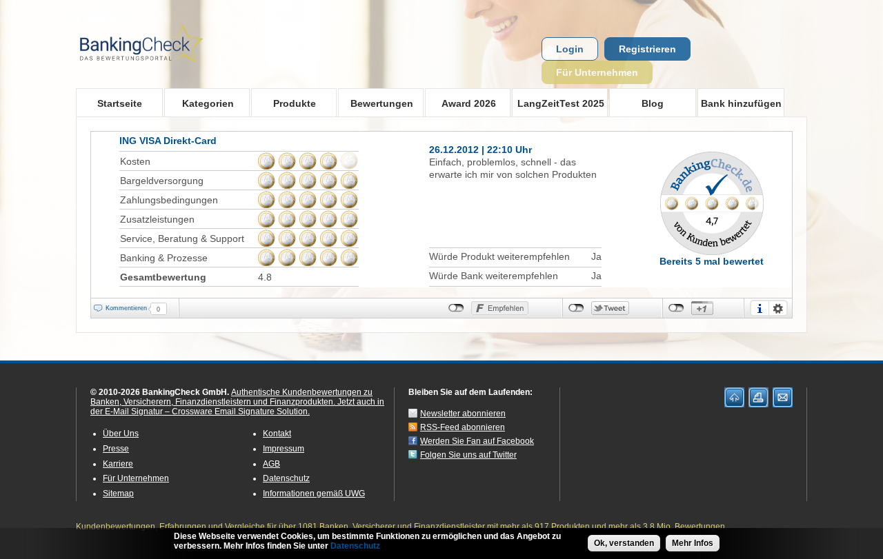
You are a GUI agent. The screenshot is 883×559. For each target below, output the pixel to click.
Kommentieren (126, 308)
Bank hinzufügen (741, 103)
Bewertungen (375, 103)
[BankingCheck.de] (179, 69)
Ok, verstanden (624, 543)
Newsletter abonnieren (463, 413)
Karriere (118, 464)
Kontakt (277, 433)
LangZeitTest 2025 (558, 103)
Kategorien (199, 103)
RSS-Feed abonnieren (462, 427)
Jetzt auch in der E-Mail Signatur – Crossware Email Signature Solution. (237, 406)
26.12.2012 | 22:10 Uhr (480, 149)
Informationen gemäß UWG (314, 493)
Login (570, 48)
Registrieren (647, 48)
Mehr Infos (692, 543)
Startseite (119, 103)
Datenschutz (286, 478)
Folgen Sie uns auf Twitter (468, 455)
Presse (116, 449)
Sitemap (118, 493)
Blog (653, 103)
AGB (271, 464)
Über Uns (121, 433)
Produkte (283, 103)
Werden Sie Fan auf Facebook (477, 441)
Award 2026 (460, 103)
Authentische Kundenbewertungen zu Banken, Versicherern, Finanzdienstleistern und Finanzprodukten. (231, 397)
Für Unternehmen (597, 72)
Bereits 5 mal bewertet (711, 261)
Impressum (283, 449)
